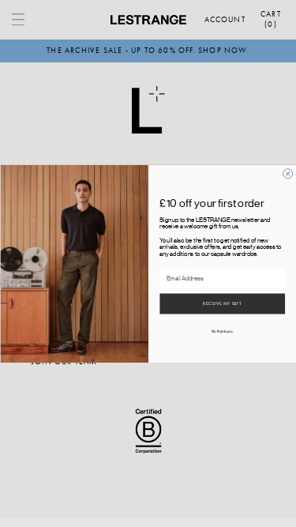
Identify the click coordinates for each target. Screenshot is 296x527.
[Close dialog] (287, 173)
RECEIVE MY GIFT (222, 304)
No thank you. (222, 331)
